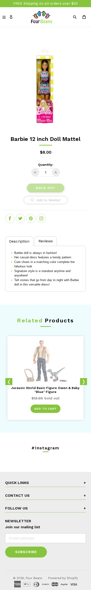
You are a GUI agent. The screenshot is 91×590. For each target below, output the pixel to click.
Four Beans (34, 578)
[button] (46, 200)
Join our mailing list (22, 527)
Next (83, 381)
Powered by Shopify (63, 578)
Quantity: (45, 164)
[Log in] (11, 16)
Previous (8, 381)
